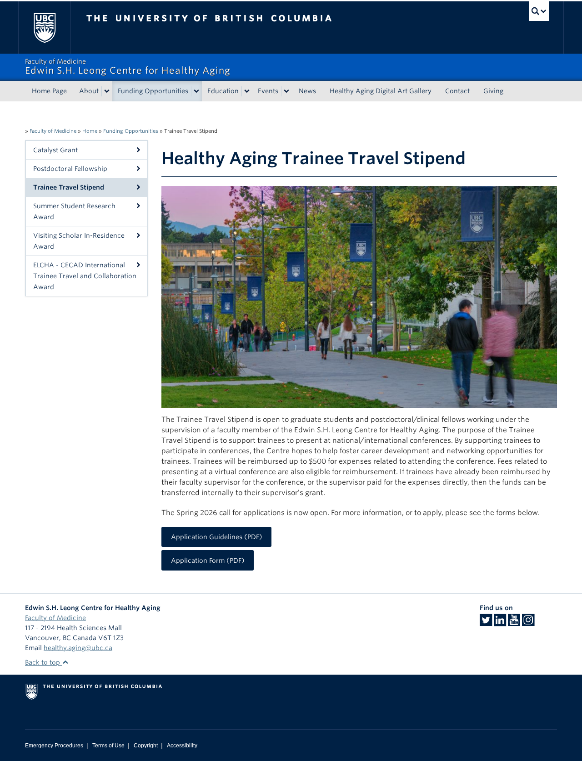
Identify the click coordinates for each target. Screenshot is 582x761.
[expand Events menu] (286, 91)
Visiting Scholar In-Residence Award (79, 241)
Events (268, 91)
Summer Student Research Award (74, 211)
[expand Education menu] (246, 91)
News (307, 91)
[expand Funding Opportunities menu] (196, 91)
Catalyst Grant (55, 150)
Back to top (43, 662)
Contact (457, 91)
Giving (493, 91)
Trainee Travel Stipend (68, 187)
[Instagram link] (528, 622)
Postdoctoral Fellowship (70, 168)
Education (223, 91)
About (89, 91)
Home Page (49, 91)
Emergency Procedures (54, 745)
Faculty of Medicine (53, 131)
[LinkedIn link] (500, 622)
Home (89, 131)
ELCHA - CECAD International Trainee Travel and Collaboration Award (84, 275)
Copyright (146, 745)
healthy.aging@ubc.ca (78, 647)
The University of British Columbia (44, 27)
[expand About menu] (106, 91)
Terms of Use (108, 745)
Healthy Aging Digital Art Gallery (380, 91)
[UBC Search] (539, 11)
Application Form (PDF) (208, 560)
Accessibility (182, 745)
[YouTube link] (514, 622)
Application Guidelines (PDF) (216, 537)
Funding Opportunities (153, 91)
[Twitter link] (486, 622)
